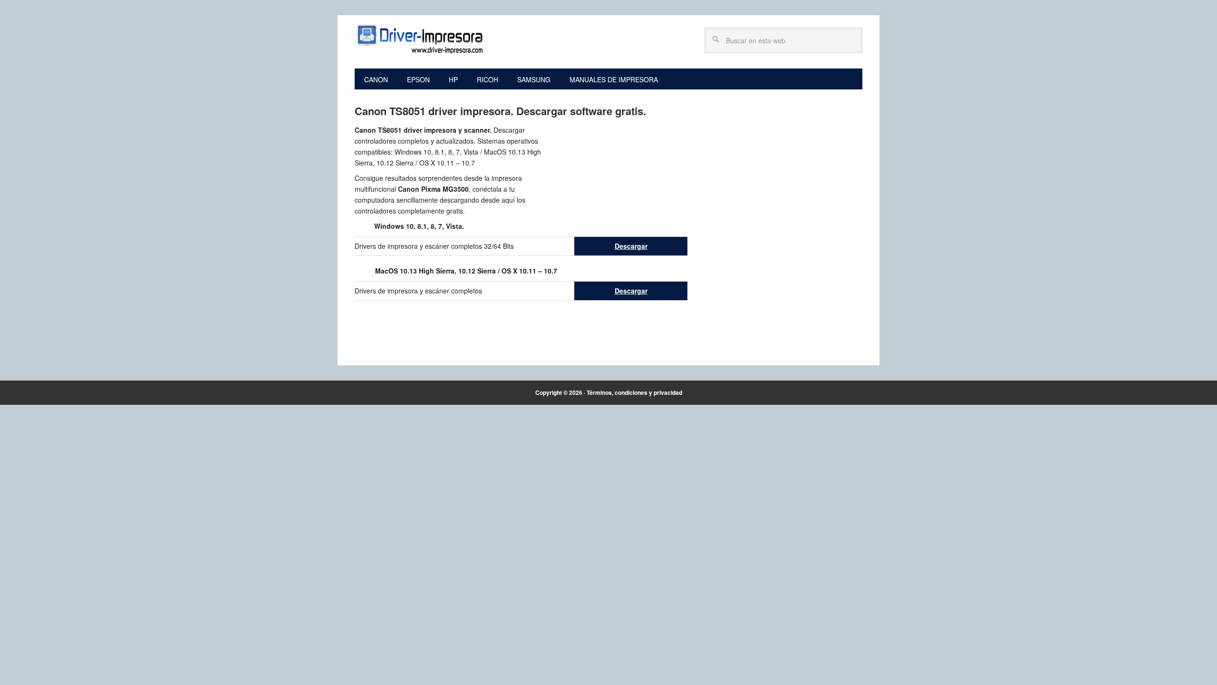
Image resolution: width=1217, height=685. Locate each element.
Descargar (631, 246)
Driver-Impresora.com (419, 39)
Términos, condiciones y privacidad (634, 392)
